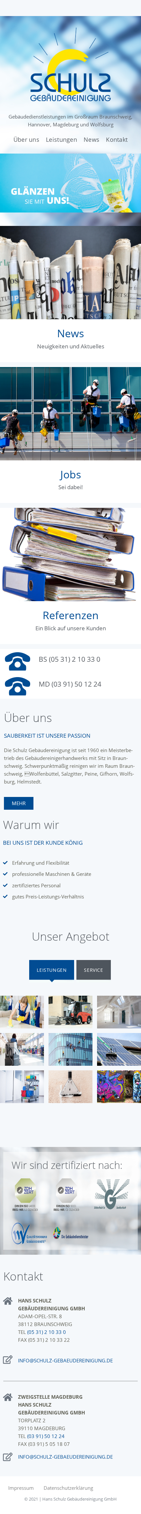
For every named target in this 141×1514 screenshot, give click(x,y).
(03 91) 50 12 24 (46, 1436)
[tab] (51, 971)
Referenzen (71, 615)
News (70, 333)
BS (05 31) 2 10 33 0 (69, 659)
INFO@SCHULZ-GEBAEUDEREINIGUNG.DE (65, 1360)
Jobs (70, 474)
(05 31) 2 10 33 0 (46, 1332)
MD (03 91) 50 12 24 (70, 684)
